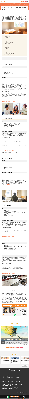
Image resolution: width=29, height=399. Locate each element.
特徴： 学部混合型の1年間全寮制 (10, 53)
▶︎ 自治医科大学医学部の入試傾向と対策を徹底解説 (8, 101)
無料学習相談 (16, 387)
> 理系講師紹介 (7, 381)
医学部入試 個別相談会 (5, 388)
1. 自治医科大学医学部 (7, 36)
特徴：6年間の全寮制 (8, 38)
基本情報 (7, 37)
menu (27, 1)
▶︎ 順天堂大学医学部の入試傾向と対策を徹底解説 (8, 236)
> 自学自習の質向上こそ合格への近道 (6, 376)
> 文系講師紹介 (12, 381)
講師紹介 (3, 381)
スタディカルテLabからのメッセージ (7, 382)
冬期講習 (10, 385)
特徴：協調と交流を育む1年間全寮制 (10, 49)
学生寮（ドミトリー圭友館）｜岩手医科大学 (10, 150)
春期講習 (3, 385)
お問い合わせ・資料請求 (10, 387)
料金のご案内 (4, 384)
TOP (1, 3)
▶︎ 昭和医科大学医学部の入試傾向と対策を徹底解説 (8, 273)
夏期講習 (6, 385)
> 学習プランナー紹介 (17, 381)
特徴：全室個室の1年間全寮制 (9, 42)
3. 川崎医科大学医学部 (7, 43)
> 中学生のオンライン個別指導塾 (6, 377)
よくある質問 (15, 384)
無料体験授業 (4, 387)
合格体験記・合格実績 (10, 384)
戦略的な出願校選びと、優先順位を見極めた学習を (10, 54)
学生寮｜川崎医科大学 (7, 184)
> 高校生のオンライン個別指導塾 (15, 377)
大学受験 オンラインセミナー (13, 388)
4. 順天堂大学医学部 (6, 47)
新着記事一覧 (4, 3)
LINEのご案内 (20, 384)
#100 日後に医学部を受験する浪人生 (20, 392)
